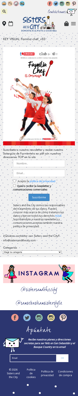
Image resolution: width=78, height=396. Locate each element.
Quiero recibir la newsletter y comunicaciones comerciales (32, 187)
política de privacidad (42, 181)
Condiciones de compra (65, 373)
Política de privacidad (47, 373)
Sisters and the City (13, 375)
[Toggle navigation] (73, 23)
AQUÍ (58, 216)
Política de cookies (31, 373)
